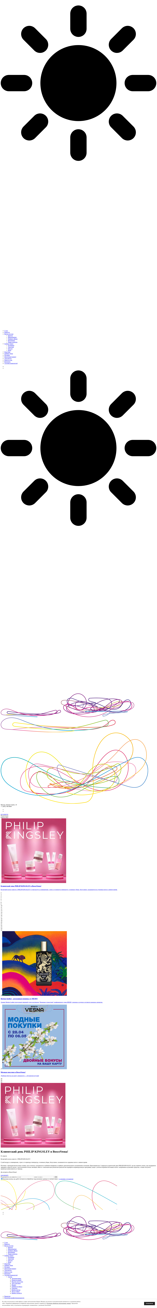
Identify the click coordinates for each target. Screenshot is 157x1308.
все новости (4, 814)
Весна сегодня (8, 334)
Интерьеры (11, 340)
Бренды (10, 335)
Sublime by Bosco (17, 1286)
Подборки (11, 345)
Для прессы (8, 358)
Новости (7, 332)
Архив (10, 1277)
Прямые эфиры (12, 339)
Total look (11, 347)
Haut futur (7, 352)
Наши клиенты (12, 342)
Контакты (7, 362)
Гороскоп (14, 1288)
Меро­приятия (12, 337)
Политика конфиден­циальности (14, 1298)
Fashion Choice (8, 344)
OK (56, 1177)
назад (2, 1175)
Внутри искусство (17, 1281)
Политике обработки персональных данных (59, 1303)
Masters (14, 1285)
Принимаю (149, 1303)
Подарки (7, 355)
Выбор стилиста (17, 1293)
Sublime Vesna (8, 353)
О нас (6, 330)
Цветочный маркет (10, 357)
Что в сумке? (16, 1291)
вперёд (6, 1175)
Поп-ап (10, 348)
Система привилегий (11, 363)
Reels (9, 350)
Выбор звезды (16, 1290)
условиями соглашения (66, 1179)
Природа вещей (16, 1280)
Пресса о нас (8, 360)
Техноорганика (16, 1278)
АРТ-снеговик (16, 1283)
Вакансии (7, 1296)
